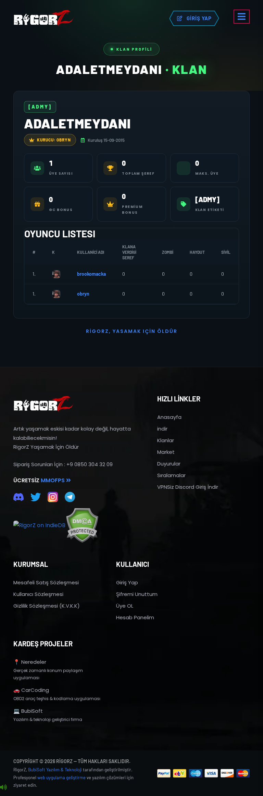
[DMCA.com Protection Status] (82, 525)
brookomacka (91, 274)
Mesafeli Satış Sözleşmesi (46, 582)
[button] (242, 17)
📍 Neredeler (29, 662)
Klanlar (165, 440)
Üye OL (124, 605)
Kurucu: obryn (54, 139)
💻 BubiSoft (28, 710)
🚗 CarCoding (31, 690)
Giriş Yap (127, 582)
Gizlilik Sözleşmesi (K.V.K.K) (46, 605)
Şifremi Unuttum (137, 594)
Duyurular (168, 463)
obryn (83, 294)
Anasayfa (169, 417)
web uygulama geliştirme (61, 777)
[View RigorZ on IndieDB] (39, 525)
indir (162, 428)
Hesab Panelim (135, 617)
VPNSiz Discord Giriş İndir (187, 486)
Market (166, 452)
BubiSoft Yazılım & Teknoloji (55, 769)
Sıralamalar (171, 475)
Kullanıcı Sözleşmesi (38, 594)
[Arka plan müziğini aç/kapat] (3, 787)
